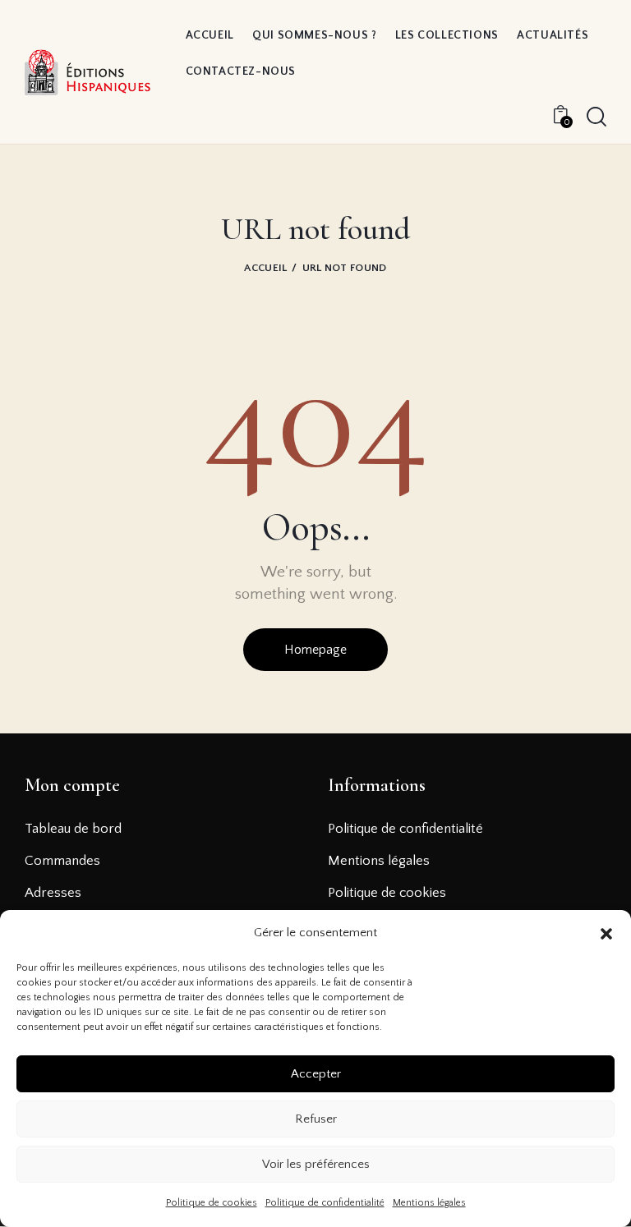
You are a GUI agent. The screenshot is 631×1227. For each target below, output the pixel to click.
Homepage (315, 649)
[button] (606, 934)
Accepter (316, 1074)
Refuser (316, 1119)
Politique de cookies (211, 1202)
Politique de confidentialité (325, 1202)
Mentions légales (429, 1202)
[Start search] (596, 117)
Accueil (265, 267)
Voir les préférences (316, 1164)
